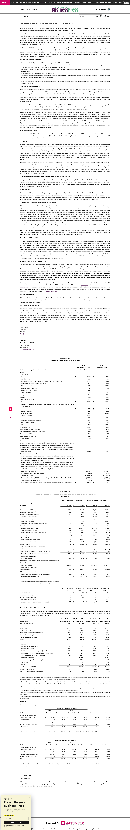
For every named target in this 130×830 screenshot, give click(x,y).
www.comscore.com (25, 287)
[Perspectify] (10, 413)
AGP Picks (5, 2)
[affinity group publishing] (10, 417)
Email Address (9, 815)
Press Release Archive (38, 829)
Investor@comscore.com (27, 349)
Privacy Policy (92, 829)
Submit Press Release (53, 829)
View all (126, 2)
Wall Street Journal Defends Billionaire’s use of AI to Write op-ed (68, 2)
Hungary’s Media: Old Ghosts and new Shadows (112, 2)
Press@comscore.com (26, 334)
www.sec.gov (84, 285)
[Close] (29, 797)
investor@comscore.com (50, 291)
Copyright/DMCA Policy (80, 829)
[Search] (97, 16)
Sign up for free (16, 822)
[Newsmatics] (10, 421)
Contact (100, 829)
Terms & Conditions (66, 829)
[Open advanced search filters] (101, 16)
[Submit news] (10, 409)
